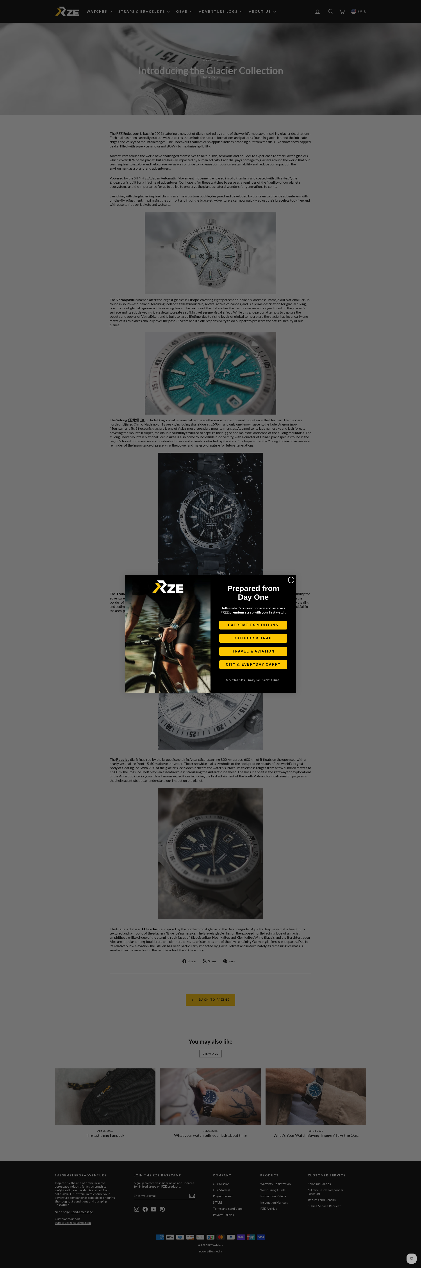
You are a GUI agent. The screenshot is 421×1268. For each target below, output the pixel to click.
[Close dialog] (291, 580)
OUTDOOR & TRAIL (253, 638)
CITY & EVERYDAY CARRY (253, 664)
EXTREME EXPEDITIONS (253, 625)
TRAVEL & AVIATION (253, 651)
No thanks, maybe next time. (253, 680)
